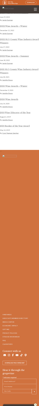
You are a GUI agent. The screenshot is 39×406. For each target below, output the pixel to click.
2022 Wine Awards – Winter (13, 26)
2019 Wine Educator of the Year (15, 113)
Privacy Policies (10, 333)
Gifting (6, 329)
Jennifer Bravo (7, 80)
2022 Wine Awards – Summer (14, 56)
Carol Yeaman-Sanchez (10, 133)
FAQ (4, 340)
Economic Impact (10, 325)
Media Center (8, 322)
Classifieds (8, 344)
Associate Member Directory (15, 318)
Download (31, 2)
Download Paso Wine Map (14, 363)
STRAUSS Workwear (11, 337)
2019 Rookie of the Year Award (15, 126)
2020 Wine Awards (9, 99)
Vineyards (7, 314)
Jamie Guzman (7, 20)
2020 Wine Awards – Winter (13, 86)
